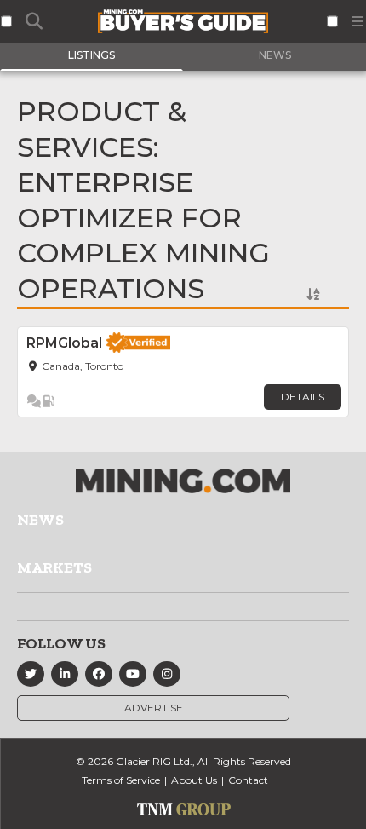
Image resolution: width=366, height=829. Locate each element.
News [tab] (275, 55)
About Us (194, 780)
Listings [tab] (91, 55)
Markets (54, 567)
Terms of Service (121, 780)
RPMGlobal (64, 343)
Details (302, 396)
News (40, 519)
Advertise (153, 707)
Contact (248, 780)
